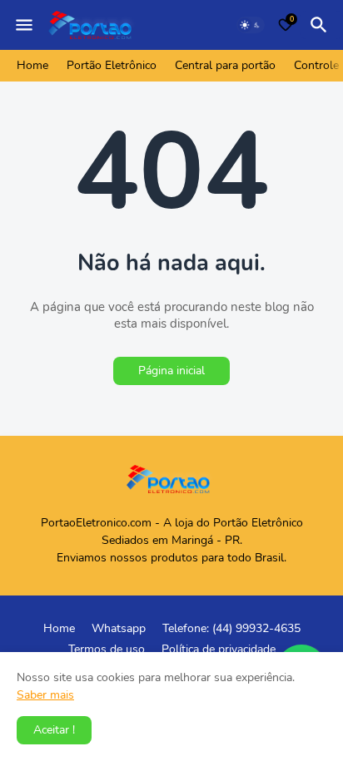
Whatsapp (119, 628)
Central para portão (225, 65)
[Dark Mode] (250, 25)
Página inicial (171, 370)
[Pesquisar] (321, 25)
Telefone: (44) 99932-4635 (231, 628)
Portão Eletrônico (112, 65)
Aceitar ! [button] (54, 730)
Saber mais (45, 695)
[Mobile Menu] (24, 25)
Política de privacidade (219, 649)
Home (32, 65)
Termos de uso (106, 649)
